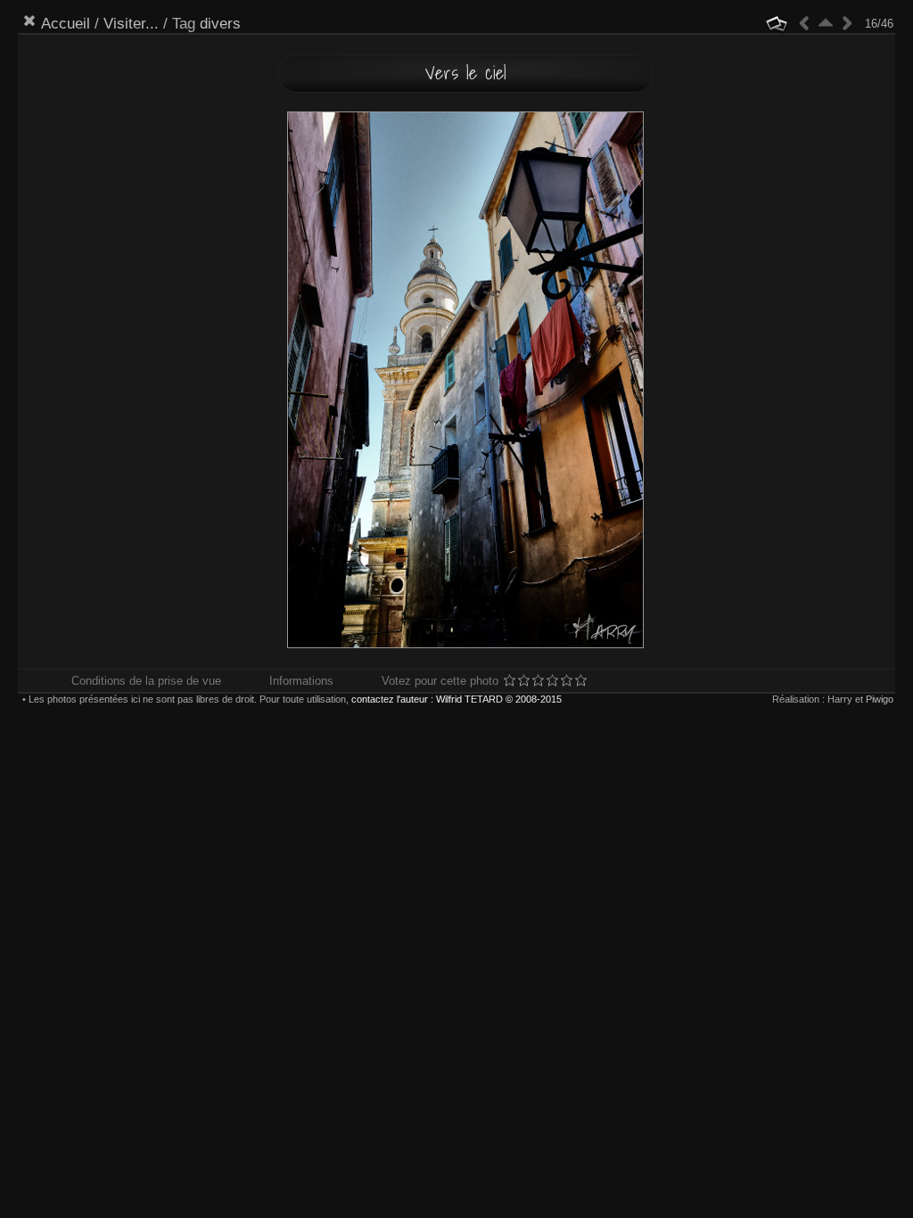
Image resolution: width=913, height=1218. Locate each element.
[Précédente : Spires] (804, 23)
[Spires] (160, 313)
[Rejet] (770, 313)
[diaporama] (776, 24)
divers (220, 23)
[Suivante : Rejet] (847, 23)
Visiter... (131, 23)
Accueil (65, 23)
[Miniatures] (825, 23)
